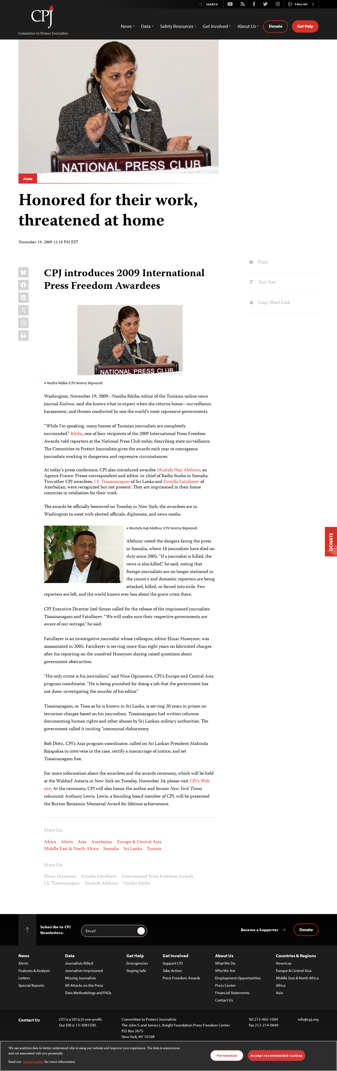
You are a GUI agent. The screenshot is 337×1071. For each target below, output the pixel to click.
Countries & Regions (296, 955)
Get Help (305, 26)
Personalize (227, 1055)
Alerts (27, 178)
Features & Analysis (34, 970)
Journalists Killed (79, 963)
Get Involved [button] (215, 26)
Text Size (266, 283)
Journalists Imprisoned (84, 970)
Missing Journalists (80, 977)
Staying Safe (136, 970)
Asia (82, 842)
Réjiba (76, 434)
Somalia (111, 849)
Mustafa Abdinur (101, 883)
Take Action (172, 970)
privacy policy (33, 1062)
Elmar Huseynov (60, 877)
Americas (283, 963)
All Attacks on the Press (84, 985)
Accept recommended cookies (276, 1055)
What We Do (225, 963)
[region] (168, 1056)
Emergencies (137, 963)
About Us (224, 955)
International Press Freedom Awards (158, 877)
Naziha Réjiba (136, 883)
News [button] (126, 26)
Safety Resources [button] (176, 26)
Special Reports (31, 985)
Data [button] (146, 26)
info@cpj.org (308, 1019)
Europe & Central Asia (139, 842)
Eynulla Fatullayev (181, 482)
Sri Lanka (132, 849)
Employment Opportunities (238, 977)
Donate (275, 26)
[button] (313, 4)
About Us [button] (246, 26)
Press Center (225, 985)
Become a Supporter (260, 929)
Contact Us (224, 1000)
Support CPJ (173, 963)
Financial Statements (232, 992)
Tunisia (154, 849)
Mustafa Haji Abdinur (178, 470)
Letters (24, 977)
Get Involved (175, 955)
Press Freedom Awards (181, 977)
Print (262, 262)
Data (70, 955)
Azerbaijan (101, 842)
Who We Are (225, 970)
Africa (50, 842)
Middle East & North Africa (71, 849)
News (23, 955)
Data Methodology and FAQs (88, 992)
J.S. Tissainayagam (112, 482)
